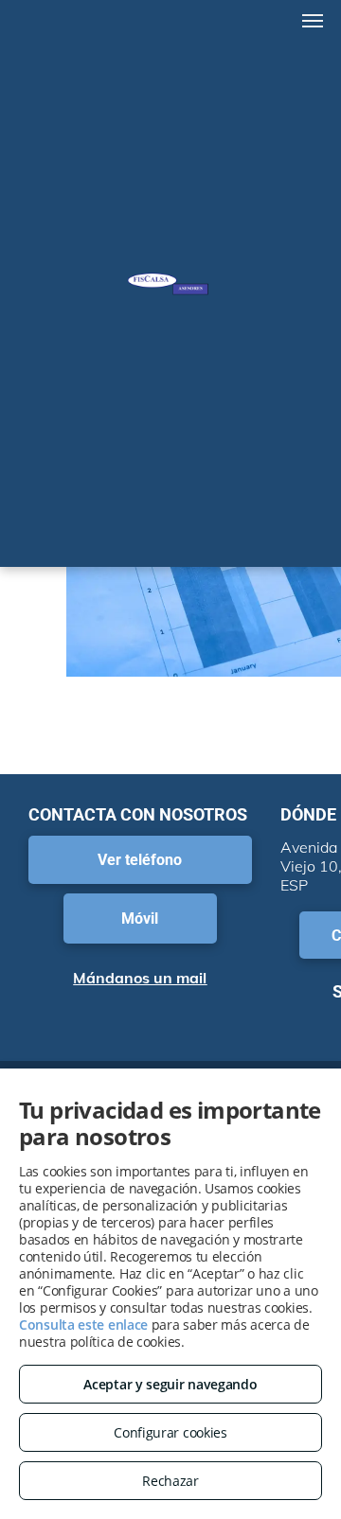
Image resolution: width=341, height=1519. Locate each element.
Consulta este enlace (83, 1325)
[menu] (313, 21)
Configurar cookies (170, 1432)
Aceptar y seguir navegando (170, 1384)
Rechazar (170, 1481)
